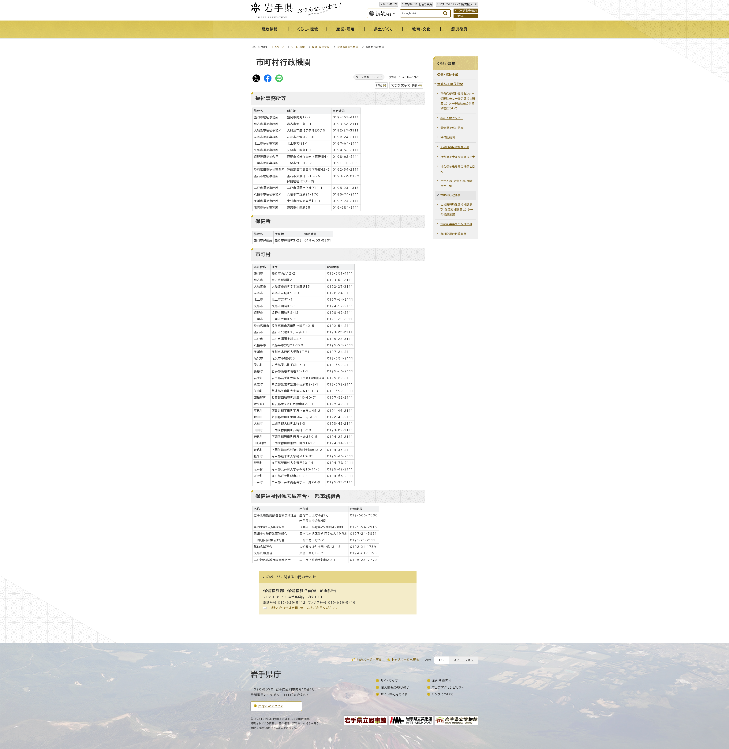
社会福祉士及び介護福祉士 (457, 156)
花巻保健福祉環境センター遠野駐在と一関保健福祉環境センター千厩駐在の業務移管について (457, 101)
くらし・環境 (298, 47)
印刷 (379, 85)
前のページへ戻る (369, 659)
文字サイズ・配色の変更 (418, 4)
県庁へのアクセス (270, 706)
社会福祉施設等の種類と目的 (457, 169)
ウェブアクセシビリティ (448, 687)
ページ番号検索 (467, 10)
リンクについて (443, 694)
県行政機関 (447, 137)
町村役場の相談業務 (453, 233)
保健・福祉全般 (321, 47)
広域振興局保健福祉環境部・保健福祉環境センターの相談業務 (456, 209)
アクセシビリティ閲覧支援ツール (458, 4)
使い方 (461, 16)
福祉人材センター (451, 118)
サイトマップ (390, 4)
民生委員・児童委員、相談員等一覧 (456, 183)
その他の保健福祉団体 (454, 147)
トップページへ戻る (405, 659)
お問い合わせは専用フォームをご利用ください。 (303, 607)
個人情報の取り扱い (395, 687)
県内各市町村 (441, 680)
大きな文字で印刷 (404, 85)
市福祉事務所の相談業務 (456, 224)
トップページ (276, 47)
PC (441, 660)
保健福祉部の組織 (452, 127)
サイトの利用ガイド (394, 694)
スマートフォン (463, 660)
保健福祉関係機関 (347, 47)
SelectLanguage (383, 13)
